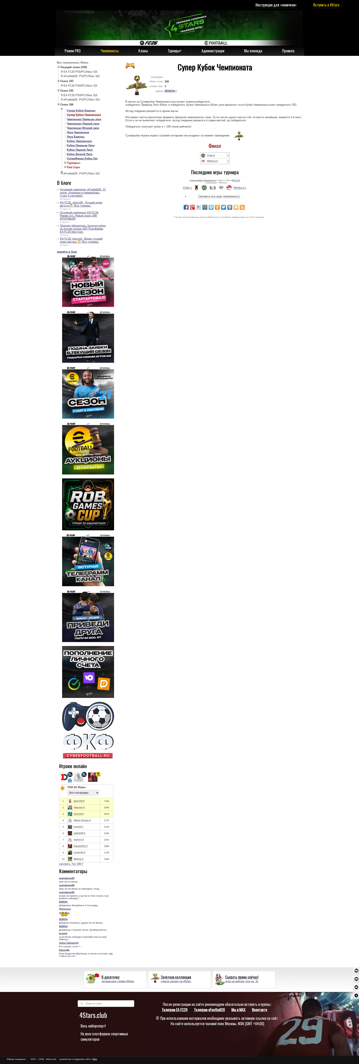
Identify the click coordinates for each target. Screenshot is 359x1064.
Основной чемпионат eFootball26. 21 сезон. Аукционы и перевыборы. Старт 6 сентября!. (83, 192)
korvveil (78, 814)
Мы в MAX (238, 1009)
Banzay (77, 859)
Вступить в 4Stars (326, 4)
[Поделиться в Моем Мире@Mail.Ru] (204, 207)
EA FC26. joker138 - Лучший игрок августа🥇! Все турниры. (81, 204)
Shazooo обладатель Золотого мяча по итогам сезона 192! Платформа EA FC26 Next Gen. (83, 228)
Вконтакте (259, 1009)
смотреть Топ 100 (70, 863)
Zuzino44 (78, 852)
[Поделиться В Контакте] (229, 207)
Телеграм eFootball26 (209, 1009)
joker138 (78, 801)
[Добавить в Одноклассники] (217, 207)
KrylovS (78, 839)
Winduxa (211, 161)
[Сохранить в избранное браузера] (236, 207)
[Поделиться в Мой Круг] (211, 207)
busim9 (77, 826)
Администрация (213, 50)
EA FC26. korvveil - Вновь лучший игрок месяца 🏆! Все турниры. (81, 240)
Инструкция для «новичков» (276, 4)
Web (95, 1059)
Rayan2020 (79, 846)
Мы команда (253, 50)
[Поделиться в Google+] (192, 207)
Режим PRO (73, 50)
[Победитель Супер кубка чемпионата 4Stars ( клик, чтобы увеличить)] (236, 135)
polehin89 (78, 833)
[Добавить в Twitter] (223, 207)
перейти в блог (67, 251)
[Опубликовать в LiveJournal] (198, 207)
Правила (288, 50)
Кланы (143, 50)
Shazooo (78, 807)
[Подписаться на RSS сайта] (242, 207)
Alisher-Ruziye (81, 820)
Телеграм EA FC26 (175, 1009)
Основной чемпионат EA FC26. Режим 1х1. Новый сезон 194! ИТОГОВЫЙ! (79, 215)
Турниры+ (175, 50)
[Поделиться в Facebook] (186, 207)
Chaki (210, 155)
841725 (236, 180)
